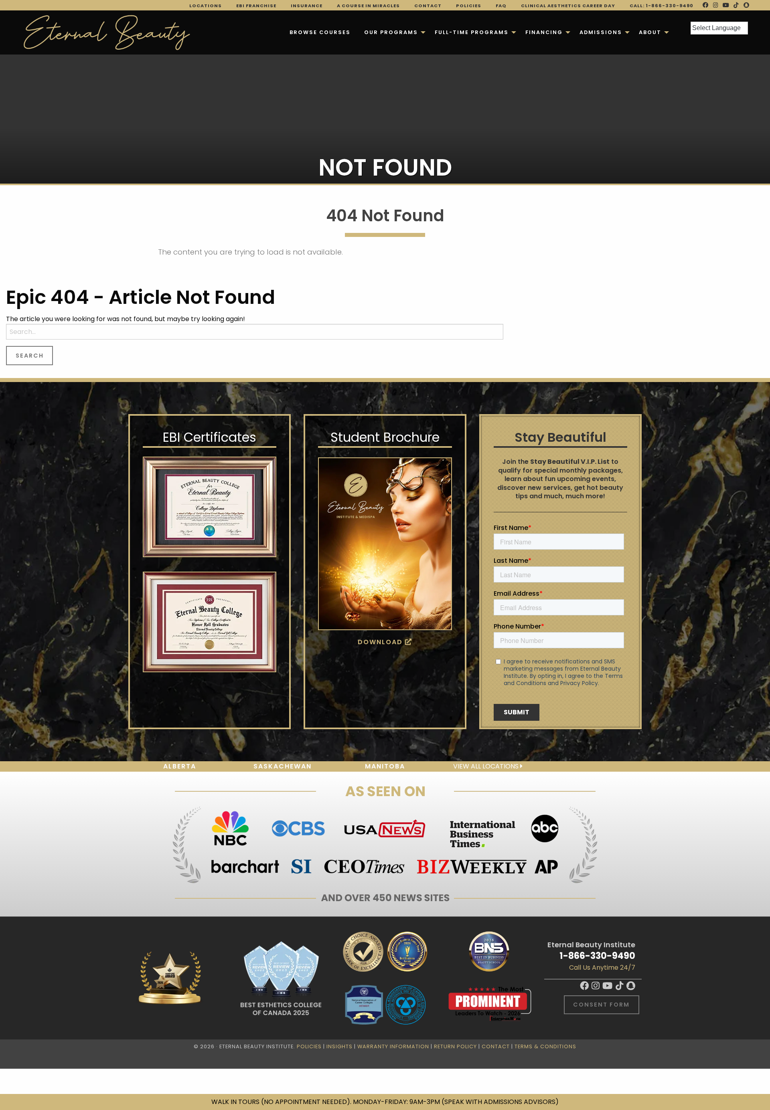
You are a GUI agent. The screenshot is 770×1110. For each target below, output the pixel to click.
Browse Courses (320, 32)
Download (381, 642)
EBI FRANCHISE (256, 5)
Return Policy (455, 1046)
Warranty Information (393, 1046)
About (650, 32)
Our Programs (391, 32)
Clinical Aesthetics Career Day (568, 5)
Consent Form (601, 1005)
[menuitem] (320, 32)
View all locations (486, 766)
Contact (428, 5)
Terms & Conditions (545, 1046)
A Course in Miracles (368, 5)
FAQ (501, 5)
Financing (544, 32)
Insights (339, 1046)
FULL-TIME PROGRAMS (472, 32)
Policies (468, 5)
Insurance (306, 5)
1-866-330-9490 (597, 955)
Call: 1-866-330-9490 (661, 5)
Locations (205, 5)
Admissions (601, 32)
